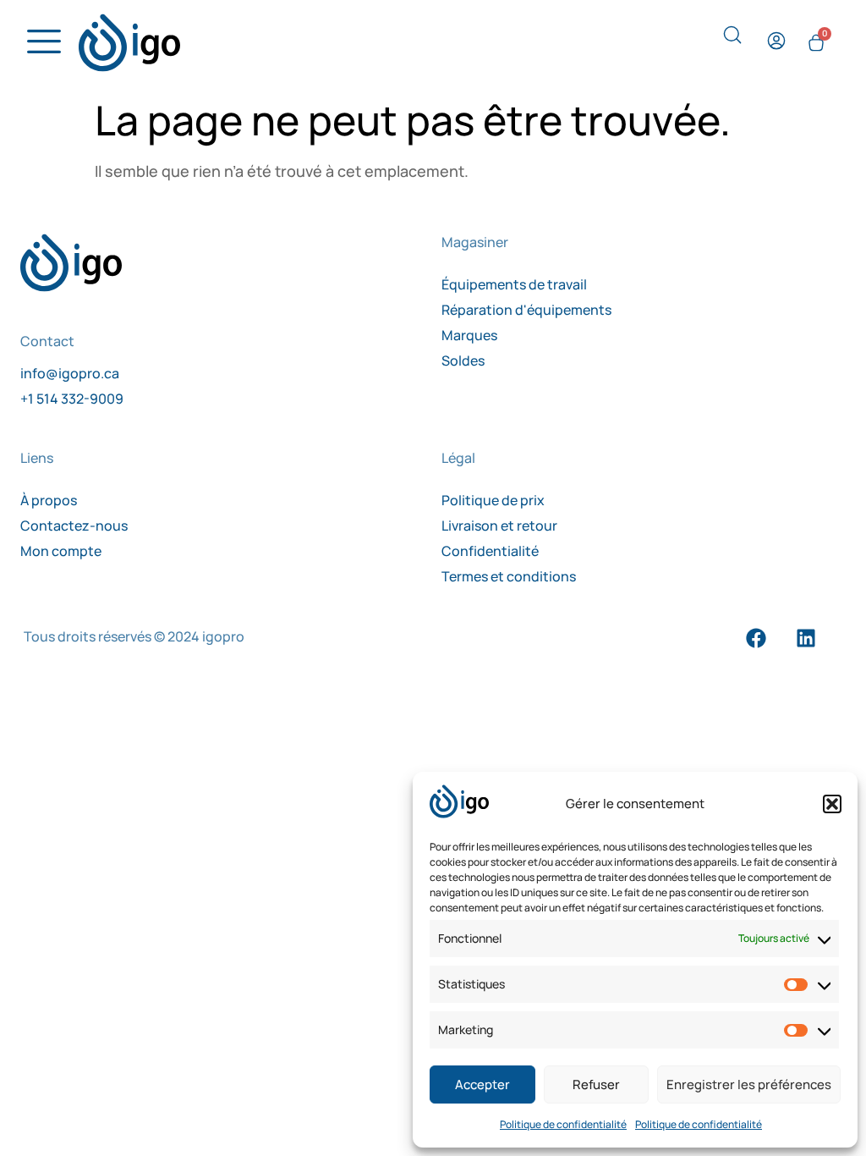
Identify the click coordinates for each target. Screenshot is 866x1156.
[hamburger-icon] (39, 42)
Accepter (482, 1084)
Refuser (596, 1084)
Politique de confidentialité (563, 1124)
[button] (832, 803)
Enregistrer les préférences (748, 1084)
